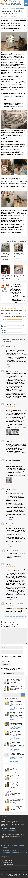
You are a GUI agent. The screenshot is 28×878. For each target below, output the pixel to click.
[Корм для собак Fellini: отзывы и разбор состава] (6, 808)
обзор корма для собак (9, 832)
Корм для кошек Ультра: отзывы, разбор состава (17, 769)
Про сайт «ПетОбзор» (8, 860)
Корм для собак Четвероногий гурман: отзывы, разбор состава (16, 785)
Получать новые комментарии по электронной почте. (12, 660)
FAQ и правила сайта (7, 864)
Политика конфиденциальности (11, 867)
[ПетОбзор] (10, 5)
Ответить (9, 366)
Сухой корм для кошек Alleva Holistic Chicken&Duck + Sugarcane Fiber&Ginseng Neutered (7, 257)
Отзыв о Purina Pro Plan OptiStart (19, 276)
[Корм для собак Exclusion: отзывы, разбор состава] (6, 777)
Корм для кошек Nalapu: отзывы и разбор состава (17, 793)
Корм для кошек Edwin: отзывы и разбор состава (17, 800)
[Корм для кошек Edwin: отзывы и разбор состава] (6, 801)
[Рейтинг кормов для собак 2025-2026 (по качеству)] (6, 688)
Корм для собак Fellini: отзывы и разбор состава (16, 808)
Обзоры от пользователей (17, 8)
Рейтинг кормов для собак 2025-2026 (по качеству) (16, 688)
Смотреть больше (14, 761)
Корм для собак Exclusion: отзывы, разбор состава (15, 777)
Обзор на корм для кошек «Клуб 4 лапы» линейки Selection (7, 277)
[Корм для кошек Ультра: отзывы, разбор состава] (6, 769)
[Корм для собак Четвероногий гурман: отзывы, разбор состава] (6, 784)
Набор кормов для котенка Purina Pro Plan (19, 255)
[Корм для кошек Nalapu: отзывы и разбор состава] (6, 793)
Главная (5, 8)
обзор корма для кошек (9, 830)
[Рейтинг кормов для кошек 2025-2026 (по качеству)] (6, 681)
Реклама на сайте (7, 862)
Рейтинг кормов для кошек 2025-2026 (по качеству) (16, 681)
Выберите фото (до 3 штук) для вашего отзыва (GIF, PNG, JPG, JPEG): (12, 669)
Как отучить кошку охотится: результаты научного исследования (14, 849)
